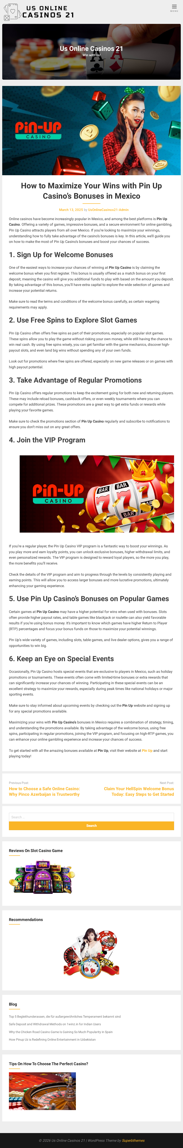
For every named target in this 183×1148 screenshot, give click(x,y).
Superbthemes (133, 1140)
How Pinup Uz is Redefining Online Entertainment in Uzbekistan (52, 1039)
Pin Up (147, 750)
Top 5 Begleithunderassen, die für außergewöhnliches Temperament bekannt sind (65, 1016)
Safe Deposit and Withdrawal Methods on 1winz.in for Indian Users (55, 1024)
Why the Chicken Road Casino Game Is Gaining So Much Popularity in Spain (61, 1032)
